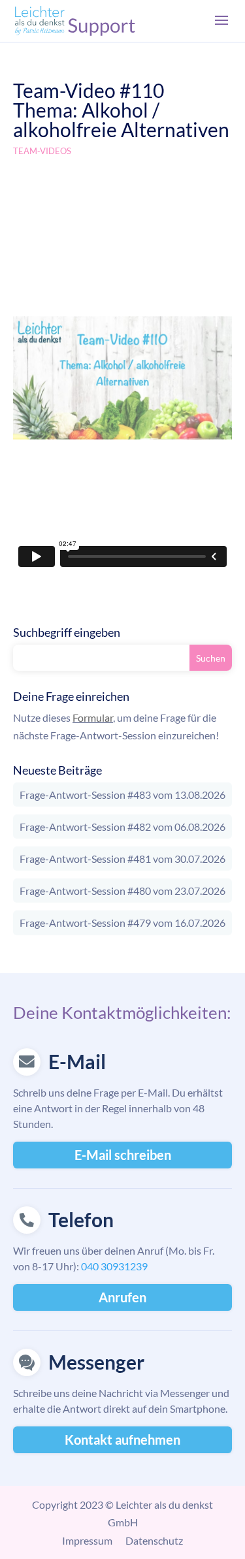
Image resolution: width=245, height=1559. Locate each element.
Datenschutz (154, 1540)
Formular (93, 717)
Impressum (87, 1540)
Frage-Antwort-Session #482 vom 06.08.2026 (122, 826)
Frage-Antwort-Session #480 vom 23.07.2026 (122, 890)
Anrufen (122, 1297)
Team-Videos (42, 151)
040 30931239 (114, 1266)
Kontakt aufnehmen (122, 1439)
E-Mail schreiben (122, 1155)
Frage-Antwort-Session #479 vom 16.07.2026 (122, 922)
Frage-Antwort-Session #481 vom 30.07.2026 (122, 858)
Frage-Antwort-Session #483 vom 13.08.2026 (122, 794)
